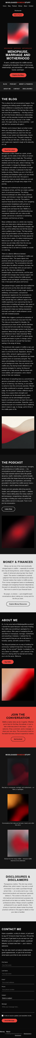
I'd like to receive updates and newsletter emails (17, 1016)
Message (4, 1004)
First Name (5, 962)
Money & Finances (26, 84)
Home (4, 6)
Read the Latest (10, 150)
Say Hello (8, 662)
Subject (4, 995)
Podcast (14, 6)
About (25, 6)
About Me (7, 89)
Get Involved (18, 739)
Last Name (5, 970)
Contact (31, 6)
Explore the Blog (18, 75)
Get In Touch (18, 15)
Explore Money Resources (18, 604)
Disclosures (18, 10)
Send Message (9, 1020)
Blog (9, 6)
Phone (3, 986)
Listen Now (8, 509)
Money (20, 6)
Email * (4, 979)
